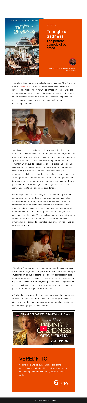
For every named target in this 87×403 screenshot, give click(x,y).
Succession (25, 86)
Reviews (51, 25)
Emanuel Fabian (70, 71)
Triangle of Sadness (57, 34)
